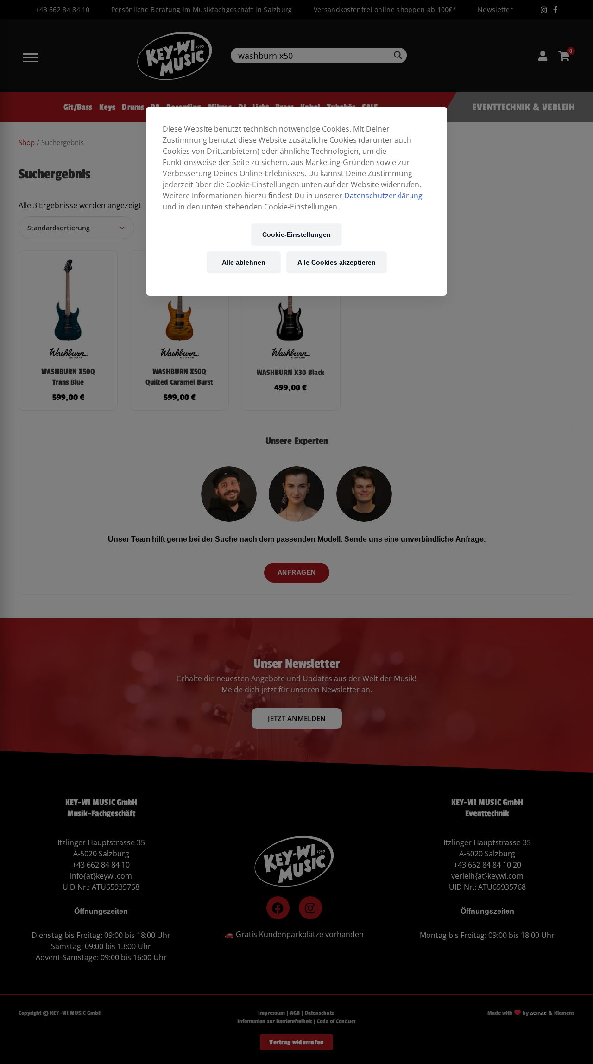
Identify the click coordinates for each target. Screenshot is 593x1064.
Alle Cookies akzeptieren (336, 262)
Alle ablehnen (243, 262)
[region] (296, 201)
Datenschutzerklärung (383, 195)
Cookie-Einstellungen (296, 234)
